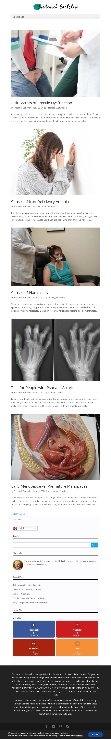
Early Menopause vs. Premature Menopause (49, 486)
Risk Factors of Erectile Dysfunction (41, 102)
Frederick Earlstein (22, 107)
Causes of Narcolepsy (29, 292)
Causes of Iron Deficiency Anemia (40, 201)
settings (79, 736)
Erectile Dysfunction (57, 107)
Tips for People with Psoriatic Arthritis (43, 387)
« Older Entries (18, 513)
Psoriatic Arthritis (56, 392)
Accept (95, 734)
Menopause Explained (58, 491)
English (20, 527)
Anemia (51, 206)
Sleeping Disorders (56, 297)
